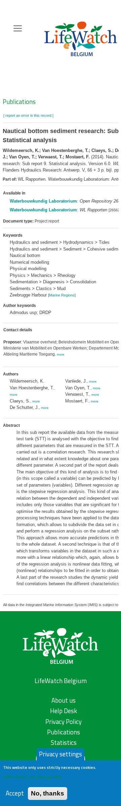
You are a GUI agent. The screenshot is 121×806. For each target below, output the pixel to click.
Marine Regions (62, 295)
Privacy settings (60, 754)
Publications (19, 101)
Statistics (64, 742)
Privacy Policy (63, 721)
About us (63, 700)
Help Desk (63, 711)
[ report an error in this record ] (28, 115)
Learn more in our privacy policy (32, 777)
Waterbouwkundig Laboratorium (43, 201)
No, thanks (47, 793)
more (61, 354)
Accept (15, 793)
